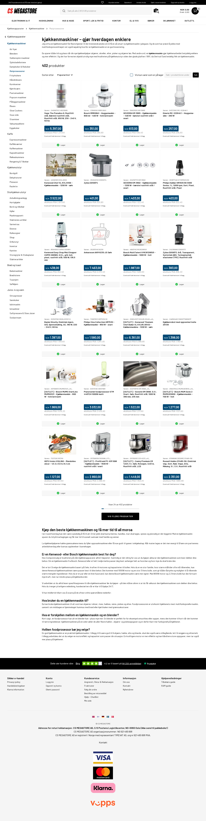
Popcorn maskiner (18, 97)
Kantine (13, 250)
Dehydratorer (16, 177)
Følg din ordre (90, 689)
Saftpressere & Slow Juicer (22, 313)
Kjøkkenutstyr (14, 167)
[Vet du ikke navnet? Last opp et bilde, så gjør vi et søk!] (156, 11)
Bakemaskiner (16, 271)
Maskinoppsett (16, 215)
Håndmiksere (16, 80)
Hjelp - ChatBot (91, 697)
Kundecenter (114, 2)
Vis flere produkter (120, 516)
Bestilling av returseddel (95, 693)
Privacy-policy (13, 682)
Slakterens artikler (18, 220)
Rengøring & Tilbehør (19, 161)
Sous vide (14, 115)
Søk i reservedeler (158, 2)
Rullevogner (15, 233)
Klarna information (15, 689)
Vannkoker (14, 300)
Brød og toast (14, 265)
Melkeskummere (17, 157)
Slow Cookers (16, 110)
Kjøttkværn (15, 88)
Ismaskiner (14, 309)
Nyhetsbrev (128, 689)
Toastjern (14, 279)
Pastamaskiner (17, 93)
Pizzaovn (14, 182)
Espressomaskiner (18, 139)
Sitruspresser (16, 295)
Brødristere (15, 275)
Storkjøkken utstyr (16, 192)
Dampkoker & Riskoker (20, 66)
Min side (87, 701)
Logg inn (192, 2)
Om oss (126, 682)
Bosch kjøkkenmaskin (124, 573)
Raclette (13, 186)
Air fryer (13, 49)
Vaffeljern (14, 284)
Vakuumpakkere (17, 123)
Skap (12, 237)
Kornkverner (15, 84)
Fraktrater (89, 686)
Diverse (13, 228)
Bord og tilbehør (17, 206)
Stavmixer (14, 119)
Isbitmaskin (15, 304)
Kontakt (126, 686)
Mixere (12, 106)
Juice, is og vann (15, 289)
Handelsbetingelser (16, 686)
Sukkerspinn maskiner (20, 58)
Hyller (12, 211)
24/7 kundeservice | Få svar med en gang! (25, 2)
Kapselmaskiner (17, 153)
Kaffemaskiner (16, 148)
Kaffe (10, 133)
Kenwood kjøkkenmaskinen (60, 570)
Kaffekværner (16, 144)
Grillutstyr (14, 241)
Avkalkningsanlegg (18, 198)
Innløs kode (141, 2)
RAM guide (166, 686)
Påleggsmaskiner (17, 101)
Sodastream (15, 317)
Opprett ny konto (177, 2)
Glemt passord (52, 689)
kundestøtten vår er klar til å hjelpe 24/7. (94, 586)
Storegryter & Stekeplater (22, 255)
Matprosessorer (17, 71)
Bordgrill (13, 173)
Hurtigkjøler (15, 202)
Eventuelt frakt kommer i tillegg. (55, 136)
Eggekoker (14, 128)
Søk (196, 75)
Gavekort (128, 2)
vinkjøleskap (138, 543)
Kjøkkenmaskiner (16, 43)
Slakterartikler (16, 259)
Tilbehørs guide (168, 682)
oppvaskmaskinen (99, 543)
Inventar (13, 246)
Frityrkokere (15, 75)
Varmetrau (14, 224)
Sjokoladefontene (18, 62)
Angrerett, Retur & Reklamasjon (98, 682)
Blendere (13, 53)
